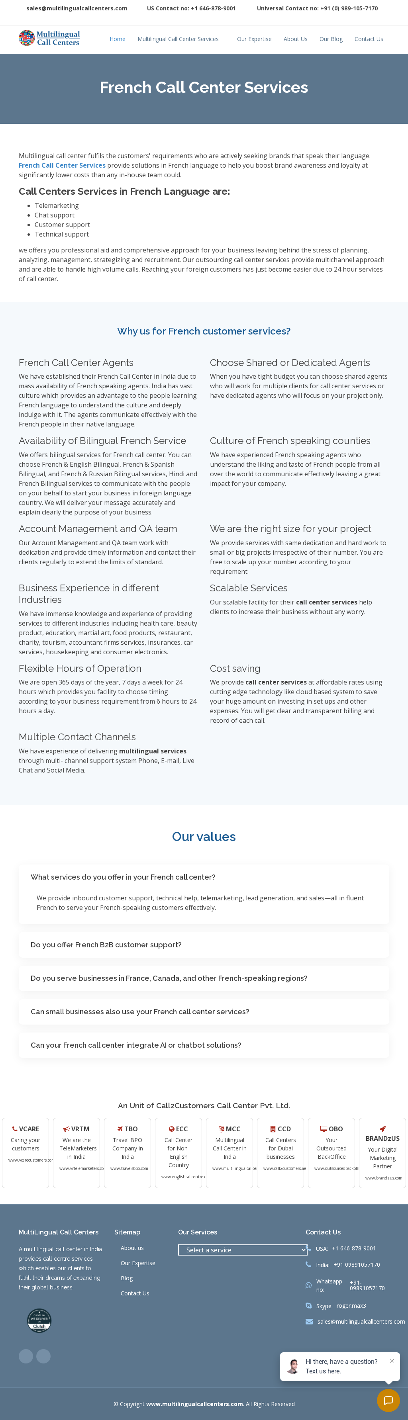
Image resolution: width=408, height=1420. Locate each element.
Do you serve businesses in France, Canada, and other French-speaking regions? (169, 978)
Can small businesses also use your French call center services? (140, 1011)
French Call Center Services (63, 165)
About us (132, 1248)
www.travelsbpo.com (129, 1168)
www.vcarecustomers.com (31, 1160)
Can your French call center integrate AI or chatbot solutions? (136, 1045)
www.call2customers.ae (284, 1168)
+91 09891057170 (356, 1264)
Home (118, 39)
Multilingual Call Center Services (178, 39)
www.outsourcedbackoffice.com (342, 1168)
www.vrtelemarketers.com (83, 1168)
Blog (127, 1278)
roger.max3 (351, 1306)
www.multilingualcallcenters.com (243, 1168)
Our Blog (331, 39)
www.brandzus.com (383, 1178)
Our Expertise (254, 39)
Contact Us (369, 39)
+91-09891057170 (367, 1285)
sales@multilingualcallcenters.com (361, 1321)
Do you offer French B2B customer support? (106, 945)
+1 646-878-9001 (354, 1248)
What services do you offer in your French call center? (123, 877)
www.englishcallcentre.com (186, 1176)
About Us (296, 39)
